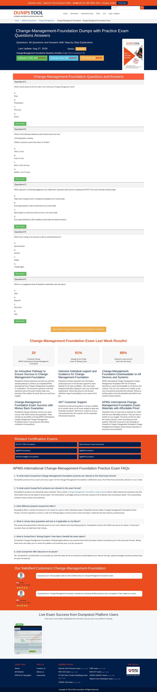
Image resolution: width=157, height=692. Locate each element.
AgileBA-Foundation (86, 450)
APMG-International (29, 21)
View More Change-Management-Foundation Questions (78, 329)
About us (40, 672)
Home (65, 13)
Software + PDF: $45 (32, 58)
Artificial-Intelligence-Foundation (27, 457)
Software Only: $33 (63, 58)
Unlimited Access (87, 13)
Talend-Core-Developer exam (101, 679)
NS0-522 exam (64, 672)
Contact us (41, 668)
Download (81, 49)
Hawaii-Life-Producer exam (69, 668)
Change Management (46, 21)
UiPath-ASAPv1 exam (98, 675)
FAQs (98, 13)
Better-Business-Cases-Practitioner (91, 444)
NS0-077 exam (95, 672)
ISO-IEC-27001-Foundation (25, 444)
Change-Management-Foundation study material (87, 492)
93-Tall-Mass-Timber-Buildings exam (73, 675)
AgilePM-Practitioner (23, 450)
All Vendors (74, 13)
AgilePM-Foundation (86, 457)
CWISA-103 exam (65, 682)
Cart (104, 13)
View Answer (20, 124)
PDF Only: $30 (92, 58)
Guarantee (41, 675)
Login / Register (114, 13)
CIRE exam (93, 668)
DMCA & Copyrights (23, 675)
